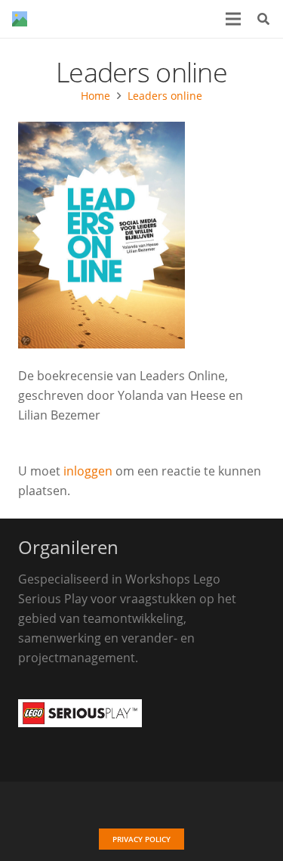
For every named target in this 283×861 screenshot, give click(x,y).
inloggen (87, 471)
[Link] (19, 18)
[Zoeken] (264, 19)
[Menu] (233, 19)
